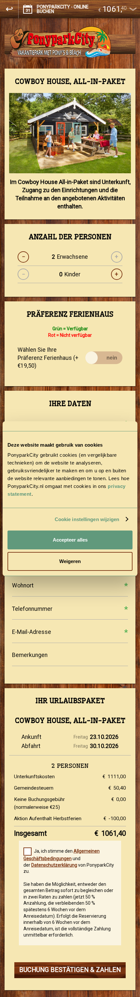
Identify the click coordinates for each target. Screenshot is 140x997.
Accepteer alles (70, 540)
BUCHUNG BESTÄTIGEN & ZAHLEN (70, 970)
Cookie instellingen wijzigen (87, 519)
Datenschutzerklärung (54, 865)
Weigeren (70, 561)
